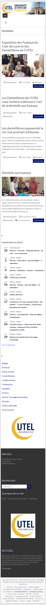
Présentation (9, 596)
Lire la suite (38, 86)
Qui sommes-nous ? (20, 587)
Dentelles (38, 82)
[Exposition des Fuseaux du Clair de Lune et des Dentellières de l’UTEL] (23, 55)
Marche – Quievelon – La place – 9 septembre (27, 270)
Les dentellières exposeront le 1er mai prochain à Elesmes (22, 130)
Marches (5, 401)
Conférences (7, 384)
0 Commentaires (23, 220)
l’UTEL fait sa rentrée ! (18, 277)
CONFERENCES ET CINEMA (12, 589)
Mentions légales (34, 587)
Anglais (5, 363)
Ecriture (5, 393)
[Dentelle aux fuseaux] (23, 178)
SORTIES (29, 594)
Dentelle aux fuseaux (16, 173)
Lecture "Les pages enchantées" (15, 397)
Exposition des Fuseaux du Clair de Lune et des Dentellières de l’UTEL (20, 46)
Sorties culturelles (9, 405)
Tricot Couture (8, 410)
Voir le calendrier (8, 345)
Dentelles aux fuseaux (36, 592)
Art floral (6, 367)
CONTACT (36, 601)
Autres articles (8, 372)
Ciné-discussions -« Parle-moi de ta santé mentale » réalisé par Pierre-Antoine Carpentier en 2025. (25, 327)
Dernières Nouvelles (21, 596)
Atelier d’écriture (16, 295)
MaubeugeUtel (11, 82)
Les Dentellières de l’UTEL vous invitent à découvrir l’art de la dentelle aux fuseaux (22, 101)
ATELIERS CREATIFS (21, 592)
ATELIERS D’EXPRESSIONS (25, 598)
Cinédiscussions (8, 380)
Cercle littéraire (8, 376)
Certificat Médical (35, 596)
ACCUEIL (7, 550)
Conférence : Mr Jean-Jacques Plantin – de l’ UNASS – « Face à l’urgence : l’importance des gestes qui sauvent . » (26, 304)
